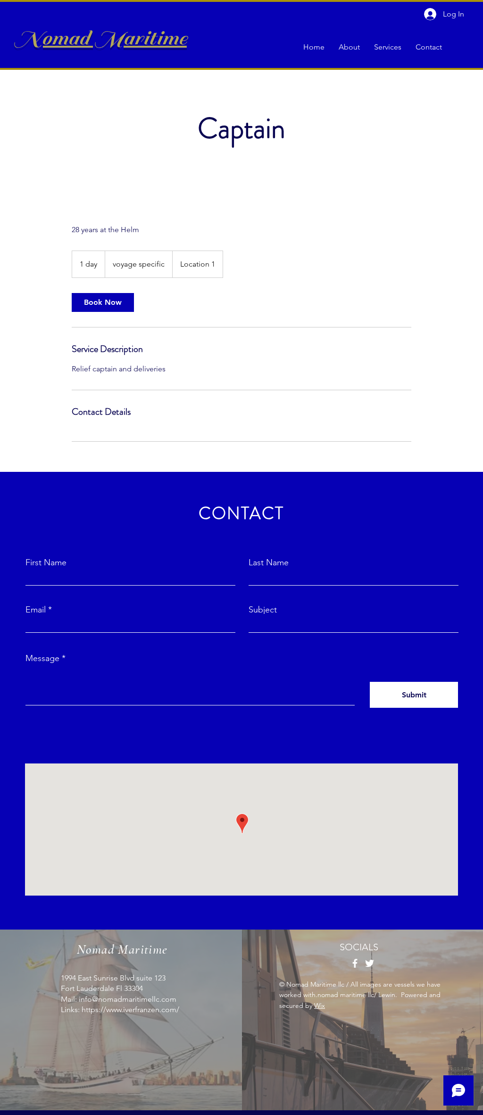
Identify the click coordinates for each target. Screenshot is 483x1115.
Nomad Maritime (100, 38)
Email (35, 609)
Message (42, 658)
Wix (319, 1005)
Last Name (269, 562)
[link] (103, 302)
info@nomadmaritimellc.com (127, 999)
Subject (263, 609)
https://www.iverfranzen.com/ (130, 1009)
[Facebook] (355, 963)
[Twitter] (369, 963)
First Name (46, 562)
